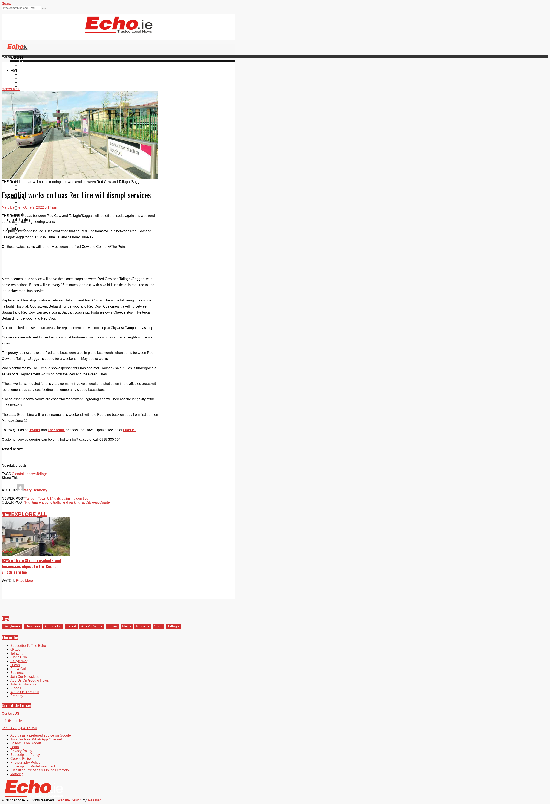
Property (142, 626)
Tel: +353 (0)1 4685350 (19, 728)
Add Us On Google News (29, 680)
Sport (158, 626)
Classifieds (27, 210)
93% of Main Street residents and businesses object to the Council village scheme (31, 566)
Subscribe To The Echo (28, 645)
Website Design (69, 800)
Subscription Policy (25, 755)
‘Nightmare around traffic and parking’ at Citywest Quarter (67, 502)
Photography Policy (25, 762)
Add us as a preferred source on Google (40, 735)
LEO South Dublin (33, 185)
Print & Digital (29, 202)
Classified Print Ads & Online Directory (39, 770)
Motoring (17, 774)
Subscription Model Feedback (33, 766)
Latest (71, 626)
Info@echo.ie (12, 721)
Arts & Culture (91, 626)
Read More (24, 580)
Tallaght (25, 74)
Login (23, 61)
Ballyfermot (27, 82)
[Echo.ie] (118, 29)
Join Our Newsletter (25, 676)
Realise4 (95, 800)
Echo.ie (7, 56)
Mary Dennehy (13, 207)
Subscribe (16, 57)
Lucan (23, 86)
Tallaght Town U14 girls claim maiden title (56, 498)
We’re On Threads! (24, 692)
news (32, 474)
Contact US (10, 713)
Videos (24, 90)
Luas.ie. (129, 430)
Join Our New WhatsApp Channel (36, 739)
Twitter (34, 430)
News (13, 70)
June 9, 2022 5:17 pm (40, 207)
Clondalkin (27, 78)
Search (7, 3)
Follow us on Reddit (25, 743)
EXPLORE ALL (29, 514)
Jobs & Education (23, 684)
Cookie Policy (21, 758)
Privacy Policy (21, 751)
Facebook (56, 430)
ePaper (24, 65)
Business (33, 626)
